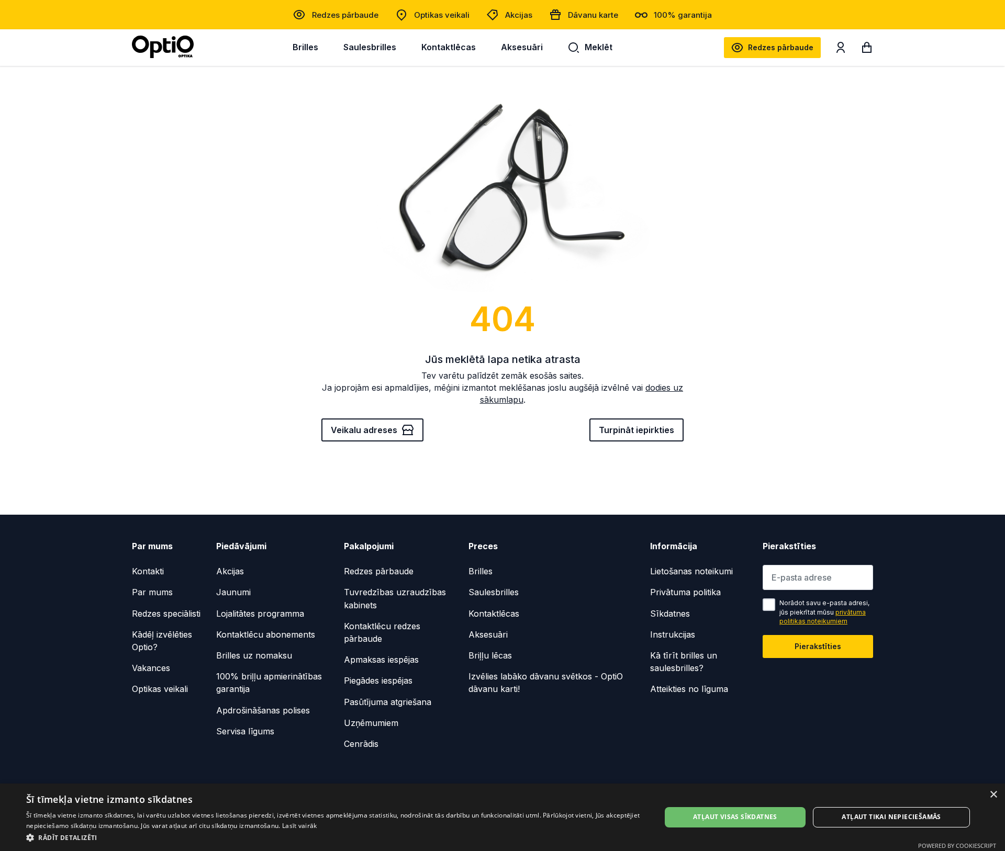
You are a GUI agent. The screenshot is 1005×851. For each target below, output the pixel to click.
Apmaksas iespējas (381, 659)
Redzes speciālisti (166, 613)
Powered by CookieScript (957, 845)
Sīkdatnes (670, 613)
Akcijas (518, 15)
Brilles (305, 47)
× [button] (993, 795)
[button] (334, 837)
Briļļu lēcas (490, 655)
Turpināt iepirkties (636, 430)
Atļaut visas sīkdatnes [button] (735, 816)
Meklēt (598, 47)
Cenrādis (361, 744)
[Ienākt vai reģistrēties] (840, 49)
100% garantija (683, 15)
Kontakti (148, 571)
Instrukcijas (672, 634)
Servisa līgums (245, 731)
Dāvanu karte (593, 15)
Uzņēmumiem (371, 723)
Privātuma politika (685, 592)
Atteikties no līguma (689, 689)
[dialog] (502, 817)
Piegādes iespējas (378, 680)
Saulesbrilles (369, 47)
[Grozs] (867, 49)
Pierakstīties (818, 646)
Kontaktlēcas (448, 47)
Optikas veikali (442, 15)
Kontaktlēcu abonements (265, 634)
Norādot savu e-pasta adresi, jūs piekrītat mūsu (824, 612)
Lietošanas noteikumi (691, 571)
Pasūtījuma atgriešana (387, 702)
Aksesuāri (522, 47)
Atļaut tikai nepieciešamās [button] (891, 816)
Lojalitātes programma (260, 613)
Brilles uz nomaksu (254, 655)
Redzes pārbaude (345, 15)
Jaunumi (233, 592)
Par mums (152, 592)
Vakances (151, 668)
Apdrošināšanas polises (263, 710)
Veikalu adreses (364, 430)
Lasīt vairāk (299, 825)
